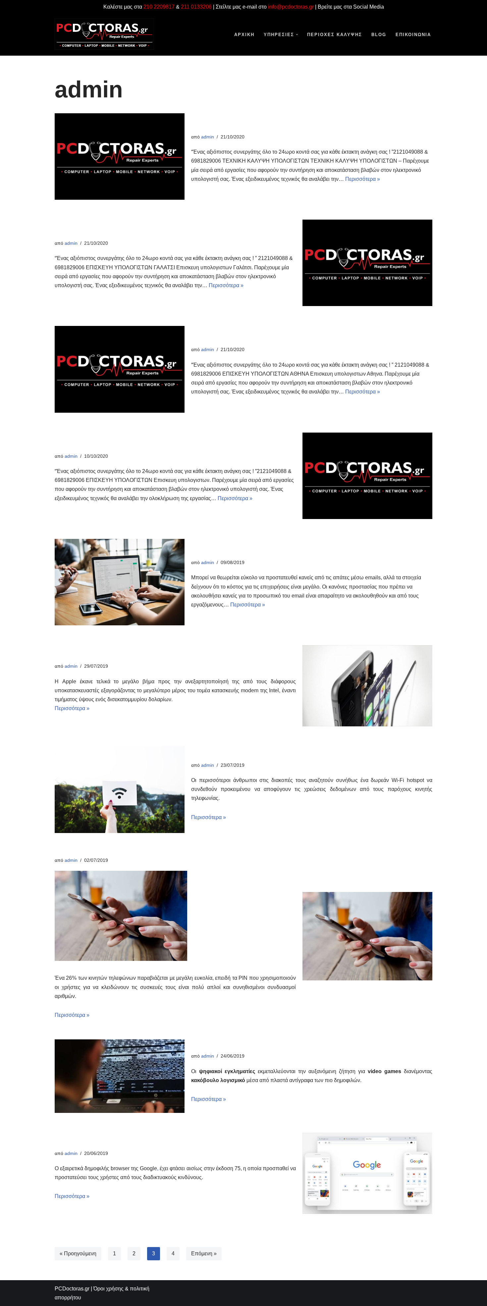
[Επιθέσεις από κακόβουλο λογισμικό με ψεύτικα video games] (120, 1076)
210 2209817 (159, 7)
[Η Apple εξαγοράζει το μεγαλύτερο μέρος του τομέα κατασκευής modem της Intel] (367, 685)
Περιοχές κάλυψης (334, 34)
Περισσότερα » (362, 179)
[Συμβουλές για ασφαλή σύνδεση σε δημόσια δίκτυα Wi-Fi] (120, 789)
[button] (297, 34)
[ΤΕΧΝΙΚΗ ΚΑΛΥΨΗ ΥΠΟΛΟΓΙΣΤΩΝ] (120, 156)
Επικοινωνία (413, 34)
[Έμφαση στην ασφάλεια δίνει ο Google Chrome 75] (367, 1173)
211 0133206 (196, 7)
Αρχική (244, 34)
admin (207, 136)
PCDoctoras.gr (72, 1288)
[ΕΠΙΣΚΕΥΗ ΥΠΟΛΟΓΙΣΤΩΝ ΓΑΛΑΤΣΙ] (367, 263)
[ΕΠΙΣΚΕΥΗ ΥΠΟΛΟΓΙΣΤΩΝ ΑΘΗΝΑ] (120, 369)
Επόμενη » (204, 1253)
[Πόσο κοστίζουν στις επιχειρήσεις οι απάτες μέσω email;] (120, 582)
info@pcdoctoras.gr (291, 7)
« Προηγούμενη (78, 1253)
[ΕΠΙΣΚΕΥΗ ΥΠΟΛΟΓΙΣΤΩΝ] (367, 476)
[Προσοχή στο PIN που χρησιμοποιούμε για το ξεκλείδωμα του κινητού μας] (367, 936)
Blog (378, 34)
